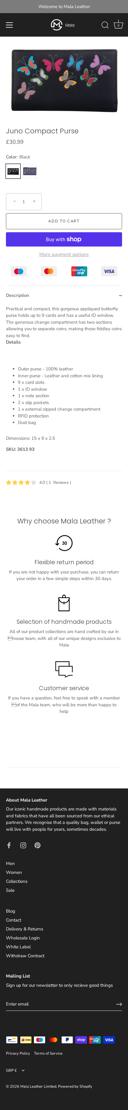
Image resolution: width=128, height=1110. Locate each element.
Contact (13, 920)
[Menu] (9, 25)
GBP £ (11, 1070)
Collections (16, 881)
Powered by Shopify (75, 1086)
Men (10, 863)
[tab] (64, 388)
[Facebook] (9, 845)
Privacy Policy (18, 1053)
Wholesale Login (23, 938)
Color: (18, 157)
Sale (10, 890)
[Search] (105, 25)
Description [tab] (17, 295)
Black (13, 171)
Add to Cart (64, 221)
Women (14, 872)
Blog (10, 911)
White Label (18, 947)
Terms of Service (48, 1053)
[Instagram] (23, 845)
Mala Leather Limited (38, 1086)
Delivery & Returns (24, 929)
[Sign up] (119, 1004)
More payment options (64, 254)
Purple (30, 171)
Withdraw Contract (25, 956)
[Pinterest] (37, 845)
